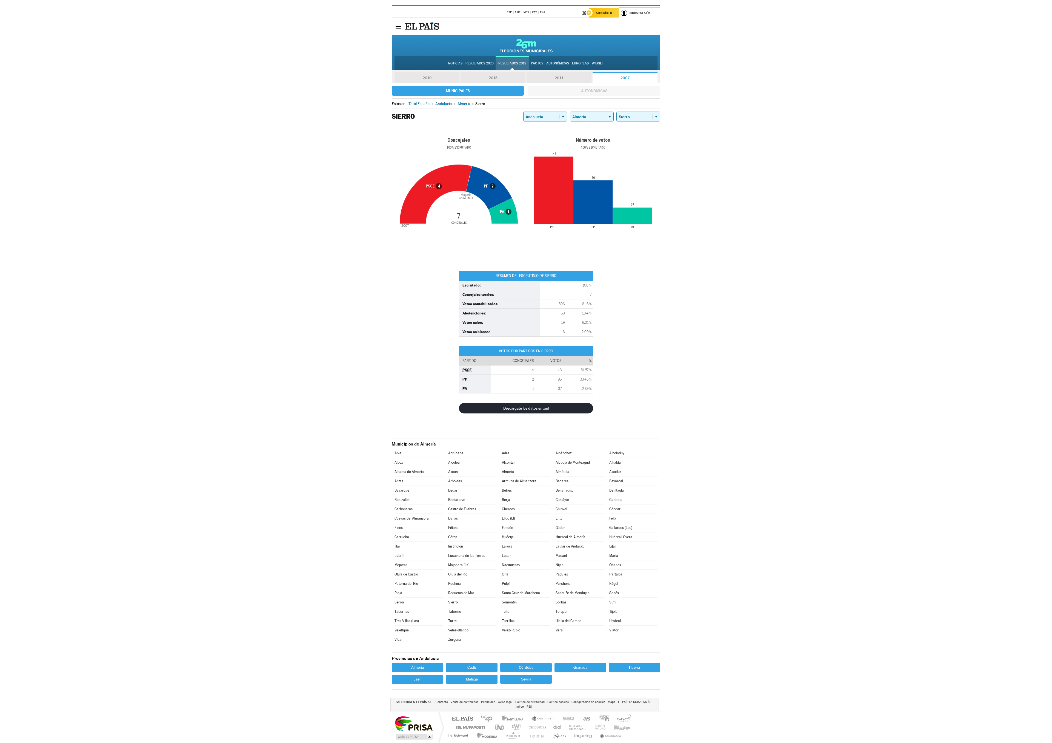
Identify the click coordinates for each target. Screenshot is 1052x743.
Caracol (622, 719)
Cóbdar (615, 509)
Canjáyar (562, 500)
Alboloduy (616, 453)
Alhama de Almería (409, 472)
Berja (506, 500)
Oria (505, 574)
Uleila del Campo (568, 621)
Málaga (472, 679)
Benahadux (564, 490)
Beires (507, 490)
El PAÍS (462, 719)
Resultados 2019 (512, 63)
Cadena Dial (557, 727)
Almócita (562, 472)
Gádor (560, 528)
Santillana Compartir (543, 719)
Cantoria (615, 500)
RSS (529, 706)
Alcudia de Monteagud (573, 462)
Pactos (537, 63)
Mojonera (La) (459, 565)
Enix (559, 518)
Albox (399, 462)
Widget (598, 63)
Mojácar (401, 565)
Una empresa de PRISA (413, 723)
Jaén (417, 679)
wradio (516, 727)
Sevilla (526, 679)
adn (602, 719)
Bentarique (456, 500)
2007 (625, 78)
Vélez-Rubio (511, 630)
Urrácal (615, 621)
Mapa (611, 702)
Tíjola (613, 611)
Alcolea (454, 462)
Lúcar (506, 556)
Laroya (507, 546)
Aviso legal (505, 702)
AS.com (584, 719)
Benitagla (616, 490)
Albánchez (564, 453)
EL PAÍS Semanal (577, 727)
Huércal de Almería (570, 537)
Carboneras (404, 509)
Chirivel (561, 509)
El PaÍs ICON (536, 735)
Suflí (612, 602)
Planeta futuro (598, 727)
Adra (505, 453)
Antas (399, 481)
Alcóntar (508, 462)
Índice (520, 706)
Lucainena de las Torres (466, 556)
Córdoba (526, 667)
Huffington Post (469, 727)
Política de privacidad (530, 702)
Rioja (398, 593)
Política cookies (558, 702)
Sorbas (561, 602)
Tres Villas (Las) (407, 621)
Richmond (459, 735)
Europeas (580, 63)
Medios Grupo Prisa (413, 736)
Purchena (563, 584)
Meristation (610, 735)
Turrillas (508, 621)
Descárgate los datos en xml (526, 408)
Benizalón (402, 500)
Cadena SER (567, 719)
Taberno (454, 611)
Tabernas (402, 611)
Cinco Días (536, 727)
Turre (452, 621)
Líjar (612, 546)
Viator (614, 630)
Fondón (507, 528)
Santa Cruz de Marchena (521, 593)
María (613, 556)
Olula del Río (457, 574)
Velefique (402, 630)
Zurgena (454, 639)
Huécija (508, 537)
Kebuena (617, 727)
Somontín (509, 602)
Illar (397, 546)
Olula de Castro (406, 574)
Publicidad (488, 702)
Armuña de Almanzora (519, 481)
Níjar (559, 565)
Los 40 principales (488, 719)
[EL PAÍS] (423, 26)
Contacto (442, 702)
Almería (508, 472)
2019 (427, 78)
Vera (559, 630)
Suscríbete (604, 13)
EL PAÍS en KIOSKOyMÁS (634, 702)
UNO (500, 727)
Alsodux (615, 472)
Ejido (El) (508, 518)
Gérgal (453, 537)
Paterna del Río (406, 584)
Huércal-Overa (620, 537)
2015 (493, 78)
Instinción (455, 546)
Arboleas (455, 481)
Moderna (485, 735)
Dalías (453, 518)
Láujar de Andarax (570, 546)
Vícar (399, 639)
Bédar (453, 490)
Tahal (506, 611)
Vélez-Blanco (458, 630)
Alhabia (615, 462)
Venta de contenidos (464, 702)
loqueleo (583, 735)
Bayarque (402, 490)
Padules (562, 574)
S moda (559, 735)
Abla (398, 453)
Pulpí (506, 584)
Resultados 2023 (479, 63)
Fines (399, 528)
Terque (561, 611)
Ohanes (615, 565)
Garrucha (402, 537)
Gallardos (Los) (620, 528)
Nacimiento (511, 565)
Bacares (562, 481)
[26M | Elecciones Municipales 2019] (526, 45)
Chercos (508, 509)
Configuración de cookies (588, 702)
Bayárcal (616, 481)
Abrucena (455, 453)
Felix (612, 518)
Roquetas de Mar (461, 593)
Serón (399, 602)
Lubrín (399, 556)
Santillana (514, 719)
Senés (614, 593)
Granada (580, 667)
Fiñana (453, 528)
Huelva (634, 667)
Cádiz (471, 667)
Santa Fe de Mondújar (572, 593)
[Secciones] (398, 26)
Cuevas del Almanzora (412, 518)
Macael (561, 556)
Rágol (613, 584)
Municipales (458, 91)
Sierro (453, 602)
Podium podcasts (513, 735)
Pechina (454, 584)
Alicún (453, 472)
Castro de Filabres (462, 509)
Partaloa (615, 574)
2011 (559, 78)
